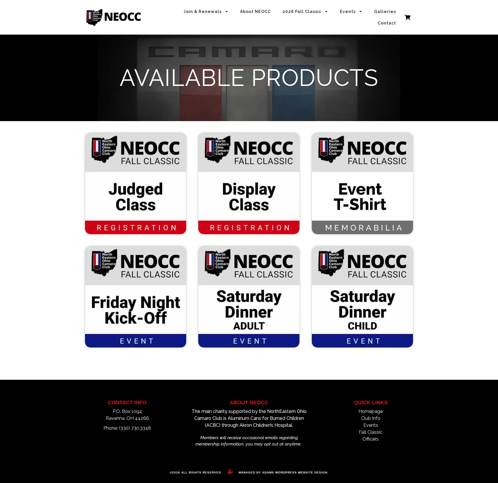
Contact (387, 23)
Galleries (385, 11)
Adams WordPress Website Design (294, 472)
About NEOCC (255, 11)
